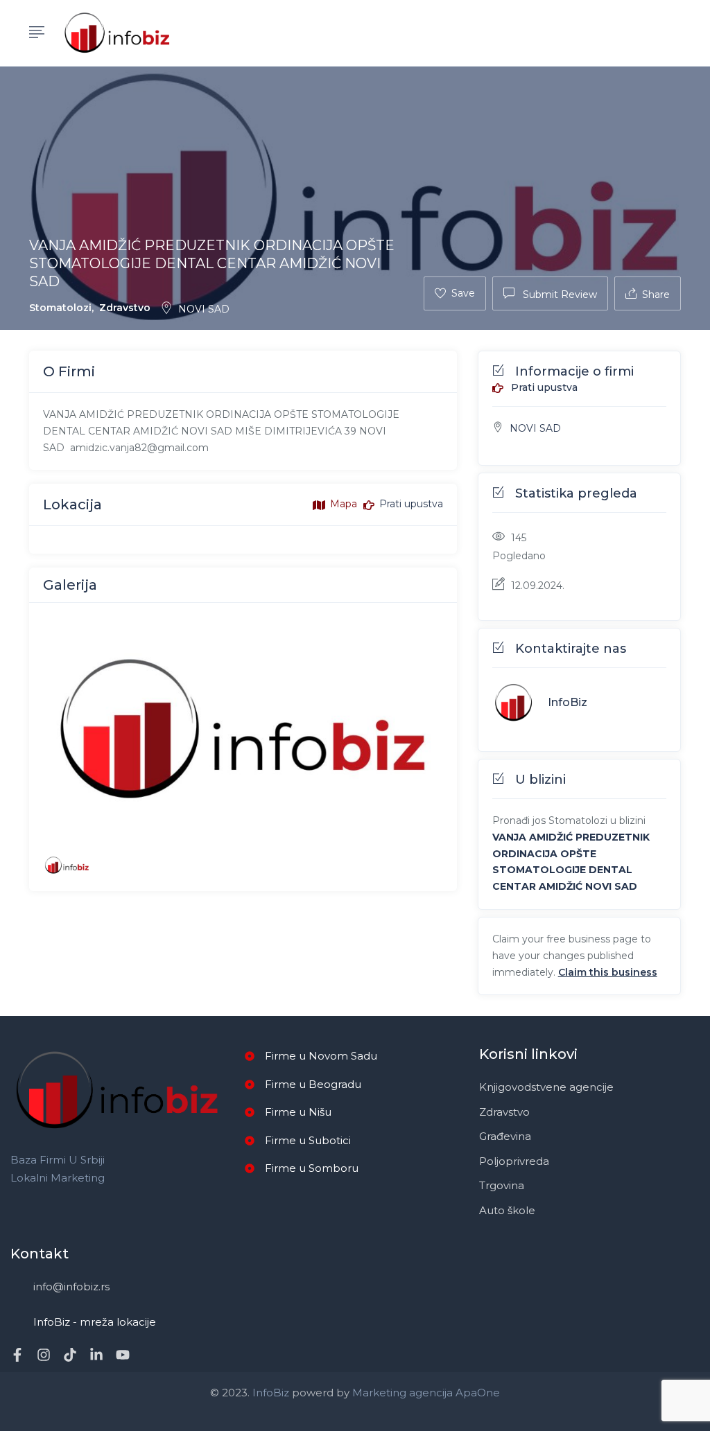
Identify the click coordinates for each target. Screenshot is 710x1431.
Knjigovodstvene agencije (546, 1087)
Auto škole (507, 1210)
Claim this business (607, 972)
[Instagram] (44, 1355)
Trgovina (501, 1185)
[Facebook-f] (17, 1355)
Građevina (505, 1136)
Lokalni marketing (57, 1177)
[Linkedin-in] (96, 1355)
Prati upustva (543, 388)
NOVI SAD (204, 309)
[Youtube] (123, 1355)
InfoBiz (567, 702)
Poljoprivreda (514, 1161)
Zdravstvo (124, 307)
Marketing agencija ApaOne (426, 1392)
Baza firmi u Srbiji (57, 1159)
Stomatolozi (60, 307)
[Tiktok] (70, 1355)
